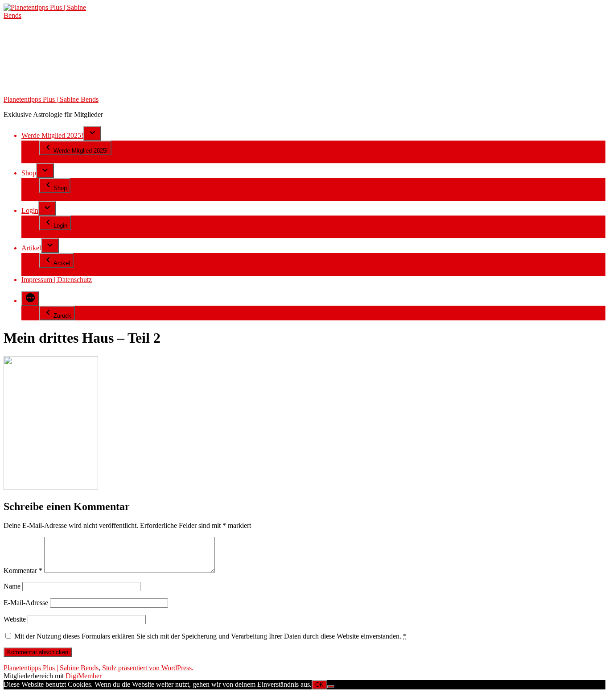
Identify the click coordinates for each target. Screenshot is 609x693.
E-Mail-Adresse (26, 602)
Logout (49, 234)
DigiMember (84, 676)
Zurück (62, 315)
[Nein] (330, 686)
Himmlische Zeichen (68, 196)
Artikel (31, 248)
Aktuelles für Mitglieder (73, 271)
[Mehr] (30, 298)
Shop (28, 173)
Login (29, 210)
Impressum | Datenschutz (56, 279)
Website (15, 619)
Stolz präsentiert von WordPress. (147, 668)
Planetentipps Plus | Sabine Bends (51, 99)
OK (319, 684)
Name (12, 586)
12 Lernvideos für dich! (72, 159)
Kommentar (23, 570)
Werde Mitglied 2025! (52, 135)
